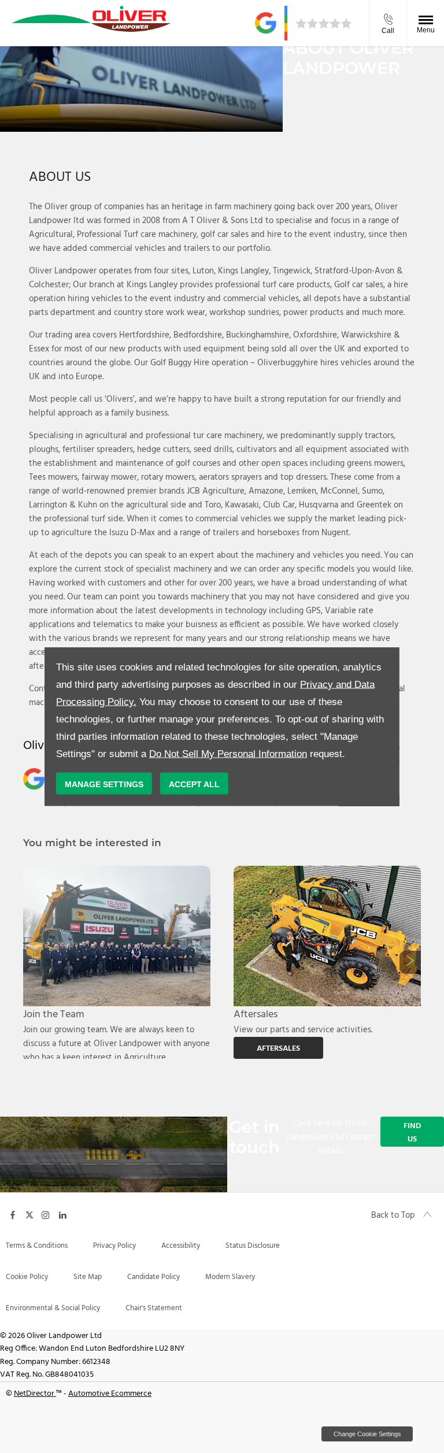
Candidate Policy (153, 1277)
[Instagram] (46, 1214)
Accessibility (180, 1246)
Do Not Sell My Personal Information (228, 753)
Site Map (87, 1277)
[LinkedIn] (62, 1214)
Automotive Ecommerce (109, 1393)
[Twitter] (29, 1214)
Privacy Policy (114, 1246)
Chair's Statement (153, 1308)
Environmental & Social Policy (53, 1308)
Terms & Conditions (37, 1246)
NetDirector (35, 1393)
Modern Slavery (230, 1277)
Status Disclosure (252, 1246)
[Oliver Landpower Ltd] (91, 19)
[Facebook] (13, 1214)
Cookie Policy (27, 1277)
